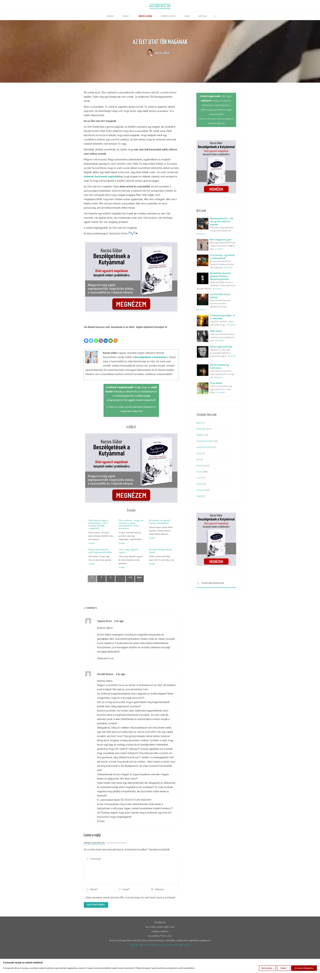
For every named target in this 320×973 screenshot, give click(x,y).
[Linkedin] (106, 340)
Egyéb (198, 423)
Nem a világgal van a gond (220, 239)
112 (130, 577)
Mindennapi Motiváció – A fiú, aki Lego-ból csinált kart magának (221, 221)
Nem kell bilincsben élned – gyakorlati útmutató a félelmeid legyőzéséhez (221, 276)
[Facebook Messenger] (86, 340)
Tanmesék (200, 490)
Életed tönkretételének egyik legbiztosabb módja (100, 550)
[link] (214, 17)
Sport (198, 478)
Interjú (199, 453)
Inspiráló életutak (203, 447)
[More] (115, 340)
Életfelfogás (201, 429)
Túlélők (199, 496)
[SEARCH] (198, 583)
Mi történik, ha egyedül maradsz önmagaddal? (159, 521)
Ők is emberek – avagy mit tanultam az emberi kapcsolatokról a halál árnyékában (131, 524)
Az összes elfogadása (304, 968)
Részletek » (200, 234)
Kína (198, 459)
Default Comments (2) (94, 843)
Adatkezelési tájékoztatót (131, 411)
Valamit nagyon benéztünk (221, 347)
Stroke (199, 484)
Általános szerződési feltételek (167, 945)
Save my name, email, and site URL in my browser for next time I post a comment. (131, 897)
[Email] (110, 340)
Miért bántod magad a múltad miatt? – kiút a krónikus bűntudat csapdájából (98, 524)
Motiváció (200, 465)
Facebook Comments (117, 843)
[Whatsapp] (96, 340)
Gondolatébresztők (204, 441)
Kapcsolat (186, 945)
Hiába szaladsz (216, 331)
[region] (160, 966)
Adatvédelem (135, 945)
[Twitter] (91, 340)
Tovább (91, 543)
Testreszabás (266, 968)
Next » (139, 578)
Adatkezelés (147, 945)
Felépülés (200, 435)
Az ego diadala (216, 383)
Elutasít (283, 968)
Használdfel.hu (160, 6)
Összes (199, 472)
